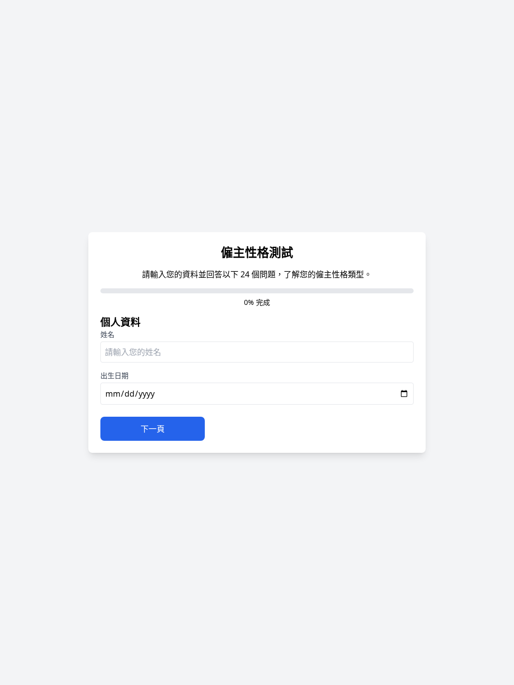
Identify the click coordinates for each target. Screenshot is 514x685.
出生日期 (114, 375)
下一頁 (153, 428)
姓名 (107, 334)
